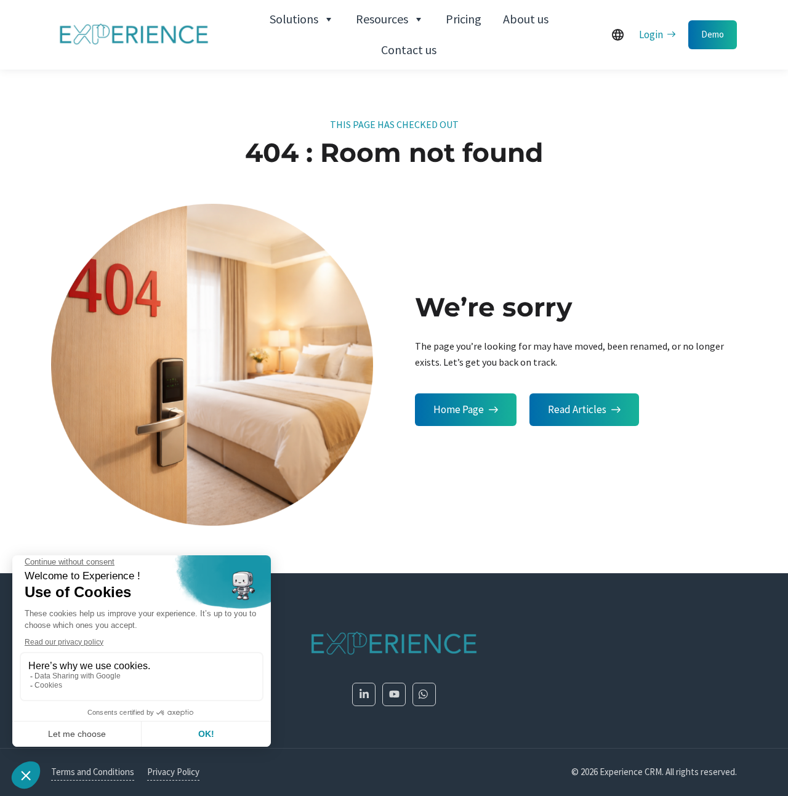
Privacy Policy (173, 772)
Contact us (408, 49)
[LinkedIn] (364, 694)
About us (526, 18)
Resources (382, 18)
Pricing (463, 18)
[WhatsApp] (424, 694)
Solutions (294, 18)
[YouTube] (394, 694)
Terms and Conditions (92, 772)
